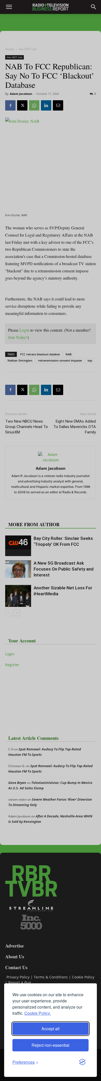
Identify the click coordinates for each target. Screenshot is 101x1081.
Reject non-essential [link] (50, 1045)
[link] (25, 1062)
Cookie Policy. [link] (37, 1013)
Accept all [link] (50, 1029)
